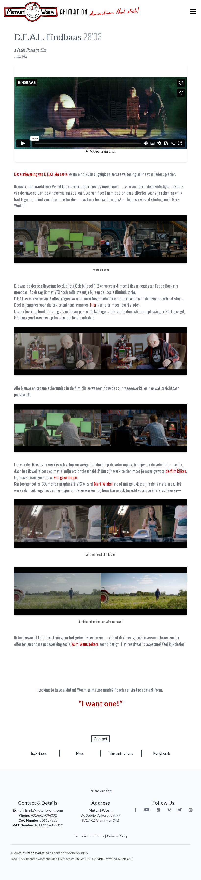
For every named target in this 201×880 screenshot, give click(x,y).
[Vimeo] (169, 810)
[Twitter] (180, 810)
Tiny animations (121, 753)
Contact (100, 738)
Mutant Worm (33, 853)
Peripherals (162, 753)
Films (80, 753)
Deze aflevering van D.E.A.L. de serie (41, 174)
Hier (94, 305)
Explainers (39, 753)
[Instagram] (191, 810)
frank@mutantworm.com (44, 810)
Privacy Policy (117, 836)
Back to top (102, 791)
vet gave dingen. (66, 477)
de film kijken (176, 471)
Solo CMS (127, 859)
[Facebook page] (136, 810)
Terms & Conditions (89, 836)
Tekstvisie (97, 859)
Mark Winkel (103, 484)
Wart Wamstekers (85, 644)
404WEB (81, 859)
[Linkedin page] (158, 810)
